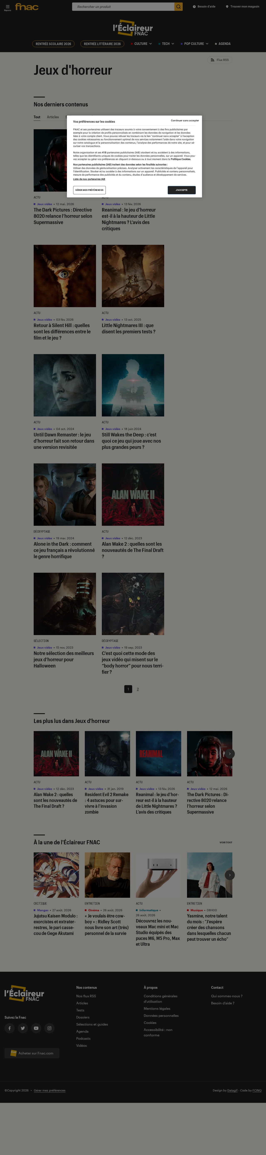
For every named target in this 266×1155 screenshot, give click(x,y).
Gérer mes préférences (89, 190)
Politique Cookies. (180, 159)
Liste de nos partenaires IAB (89, 179)
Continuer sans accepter (185, 120)
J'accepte (182, 190)
